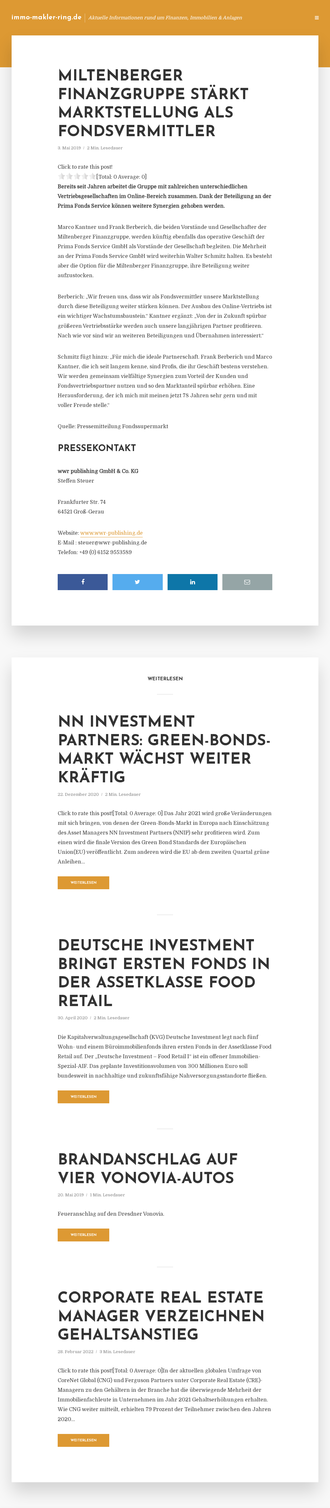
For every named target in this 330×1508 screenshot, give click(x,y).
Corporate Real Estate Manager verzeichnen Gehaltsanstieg (161, 1317)
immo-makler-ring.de (46, 17)
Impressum (257, 17)
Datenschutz (291, 17)
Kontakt (227, 17)
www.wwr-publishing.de (111, 533)
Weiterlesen (84, 883)
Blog (202, 17)
